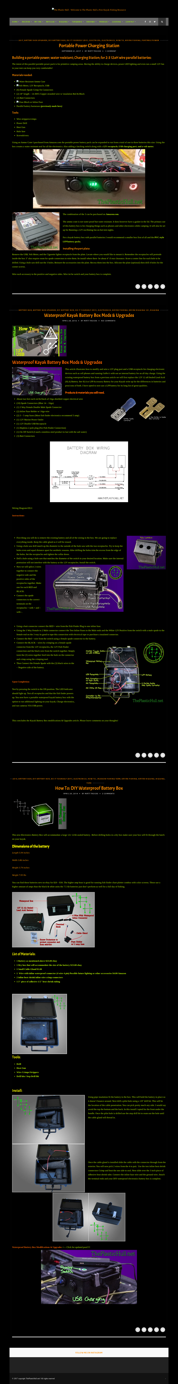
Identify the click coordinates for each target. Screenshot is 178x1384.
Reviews (91, 22)
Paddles (103, 22)
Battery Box (25, 310)
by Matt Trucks (93, 51)
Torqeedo (77, 22)
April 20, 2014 (70, 793)
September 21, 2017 (71, 51)
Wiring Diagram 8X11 (22, 508)
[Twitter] (154, 22)
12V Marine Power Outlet (31, 419)
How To (120, 40)
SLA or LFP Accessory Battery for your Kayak (104, 381)
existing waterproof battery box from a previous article (90, 377)
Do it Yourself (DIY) (77, 40)
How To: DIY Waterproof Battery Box (89, 788)
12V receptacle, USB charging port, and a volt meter (128, 146)
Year (89, 783)
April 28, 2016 (69, 321)
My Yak (38, 22)
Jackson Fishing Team (109, 779)
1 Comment (110, 51)
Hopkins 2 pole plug (29, 428)
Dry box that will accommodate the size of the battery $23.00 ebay (50, 965)
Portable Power (150, 40)
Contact (130, 22)
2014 (15, 779)
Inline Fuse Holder (28, 411)
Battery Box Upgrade (35, 40)
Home (14, 22)
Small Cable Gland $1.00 (30, 969)
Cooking (116, 22)
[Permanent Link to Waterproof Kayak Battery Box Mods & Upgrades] (39, 355)
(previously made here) (51, 106)
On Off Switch (26, 432)
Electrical (95, 40)
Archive (26, 22)
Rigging (63, 22)
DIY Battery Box (57, 40)
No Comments (108, 321)
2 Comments (108, 793)
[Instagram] (150, 22)
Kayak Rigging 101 (139, 310)
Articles (50, 22)
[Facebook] (145, 22)
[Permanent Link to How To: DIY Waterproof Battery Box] (39, 828)
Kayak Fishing (133, 40)
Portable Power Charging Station (89, 46)
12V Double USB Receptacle (33, 423)
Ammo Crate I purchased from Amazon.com (41, 142)
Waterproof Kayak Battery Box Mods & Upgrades (89, 315)
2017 (21, 40)
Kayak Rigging (146, 779)
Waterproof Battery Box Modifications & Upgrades (37, 1247)
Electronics (108, 40)
